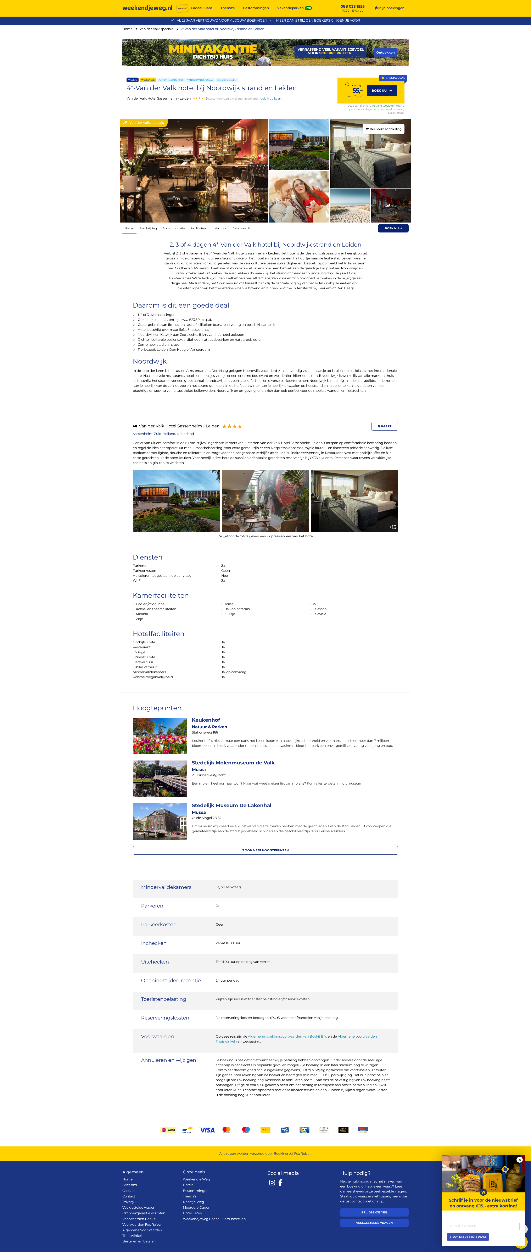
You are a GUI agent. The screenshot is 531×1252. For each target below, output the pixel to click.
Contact (128, 1196)
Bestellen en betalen (139, 1241)
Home (127, 29)
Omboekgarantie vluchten (143, 1213)
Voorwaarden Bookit (139, 1219)
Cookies (128, 1191)
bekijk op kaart (270, 98)
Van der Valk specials (157, 29)
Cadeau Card (201, 8)
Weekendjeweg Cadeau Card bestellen (214, 1219)
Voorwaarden (242, 228)
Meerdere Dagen (197, 1208)
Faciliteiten (198, 228)
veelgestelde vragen (390, 1192)
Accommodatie (174, 228)
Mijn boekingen (391, 8)
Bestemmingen (256, 8)
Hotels (188, 1185)
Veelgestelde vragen (138, 1208)
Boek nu (392, 228)
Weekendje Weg (196, 1179)
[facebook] (280, 1182)
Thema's (227, 8)
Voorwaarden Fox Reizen (142, 1225)
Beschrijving (148, 228)
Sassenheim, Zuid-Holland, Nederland (163, 434)
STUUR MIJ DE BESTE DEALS (467, 1237)
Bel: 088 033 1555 (374, 1212)
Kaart (385, 426)
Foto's (129, 228)
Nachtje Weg (193, 1202)
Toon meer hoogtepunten (265, 850)
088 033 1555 (353, 6)
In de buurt (220, 228)
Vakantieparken (290, 8)
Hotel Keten (192, 1213)
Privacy (128, 1202)
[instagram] (272, 1182)
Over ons (129, 1185)
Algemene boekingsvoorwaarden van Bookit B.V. (287, 1037)
